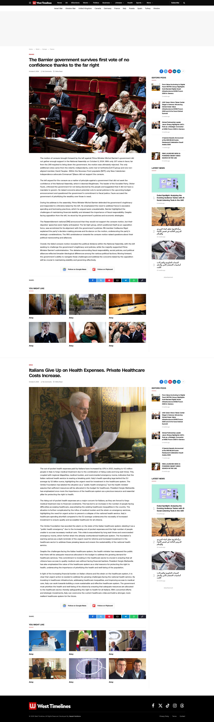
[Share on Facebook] (161, 71)
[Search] (184, 2)
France (117, 8)
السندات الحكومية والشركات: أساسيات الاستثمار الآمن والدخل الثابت (169, 265)
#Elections (75, 3)
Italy (124, 8)
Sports (138, 3)
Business (106, 3)
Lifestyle (118, 3)
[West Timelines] (42, 2)
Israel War (58, 8)
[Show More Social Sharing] (183, 71)
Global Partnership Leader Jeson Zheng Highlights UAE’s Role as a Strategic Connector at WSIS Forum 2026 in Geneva (173, 125)
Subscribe (175, 3)
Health (130, 3)
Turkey (147, 8)
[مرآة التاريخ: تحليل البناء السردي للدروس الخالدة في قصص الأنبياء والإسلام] (168, 216)
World (85, 3)
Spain (139, 8)
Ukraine (156, 8)
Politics (96, 3)
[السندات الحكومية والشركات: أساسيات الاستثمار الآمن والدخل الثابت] (168, 250)
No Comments (47, 71)
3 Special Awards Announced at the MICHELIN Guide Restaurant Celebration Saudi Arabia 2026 (172, 141)
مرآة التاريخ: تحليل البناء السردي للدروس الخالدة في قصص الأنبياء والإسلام (169, 231)
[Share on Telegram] (179, 71)
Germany (107, 8)
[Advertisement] (107, 28)
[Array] (47, 304)
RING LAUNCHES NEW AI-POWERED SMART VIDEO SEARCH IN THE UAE (171, 155)
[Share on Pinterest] (170, 71)
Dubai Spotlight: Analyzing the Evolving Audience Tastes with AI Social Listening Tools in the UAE (170, 197)
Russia (132, 8)
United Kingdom (85, 8)
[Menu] (30, 2)
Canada (98, 8)
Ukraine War (70, 8)
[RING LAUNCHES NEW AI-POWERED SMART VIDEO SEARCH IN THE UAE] (156, 156)
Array (31, 318)
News (59, 3)
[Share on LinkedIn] (174, 71)
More (149, 3)
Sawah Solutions (75, 716)
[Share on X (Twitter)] (166, 71)
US (66, 3)
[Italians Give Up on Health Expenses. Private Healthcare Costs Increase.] (87, 425)
